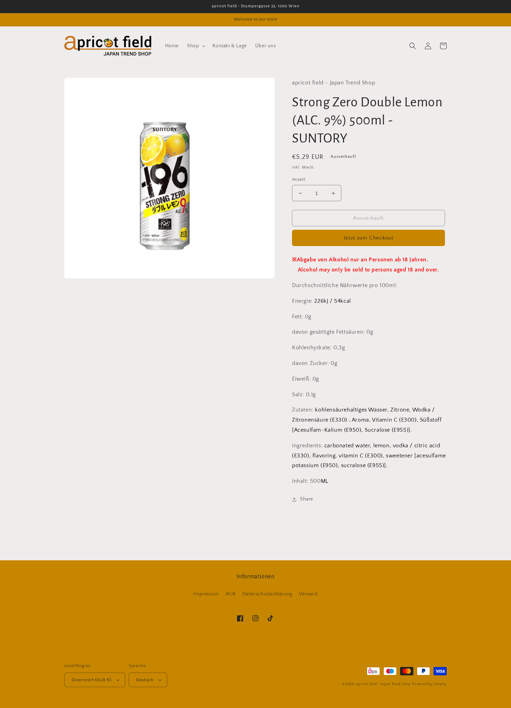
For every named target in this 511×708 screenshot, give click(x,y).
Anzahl (298, 179)
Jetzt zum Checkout (369, 238)
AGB (230, 594)
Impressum (206, 594)
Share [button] (306, 499)
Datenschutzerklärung (267, 594)
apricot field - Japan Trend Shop (383, 684)
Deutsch (144, 679)
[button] (195, 46)
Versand (308, 594)
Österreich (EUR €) (91, 679)
